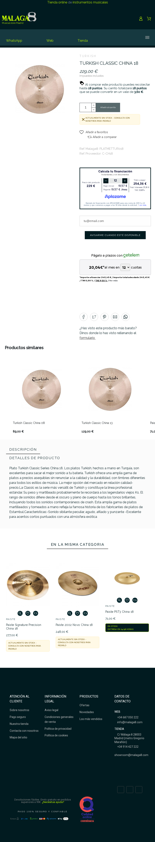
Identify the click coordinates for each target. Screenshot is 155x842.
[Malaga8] (19, 18)
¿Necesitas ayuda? (53, 802)
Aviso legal (51, 710)
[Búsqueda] (114, 37)
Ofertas (84, 705)
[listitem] (41, 397)
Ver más (113, 280)
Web (49, 40)
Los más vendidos (91, 719)
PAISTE (11, 619)
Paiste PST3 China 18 (119, 611)
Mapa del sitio (18, 737)
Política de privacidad (58, 728)
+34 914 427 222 (127, 746)
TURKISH (88, 56)
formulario (88, 338)
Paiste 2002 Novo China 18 (74, 624)
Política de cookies (56, 735)
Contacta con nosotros (24, 730)
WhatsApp (14, 40)
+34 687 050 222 (127, 717)
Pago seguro (18, 717)
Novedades (87, 712)
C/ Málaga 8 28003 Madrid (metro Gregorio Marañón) (129, 738)
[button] (94, 132)
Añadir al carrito (108, 107)
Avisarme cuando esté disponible (115, 235)
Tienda (83, 40)
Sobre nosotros (19, 710)
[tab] (23, 450)
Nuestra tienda (19, 723)
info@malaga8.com (129, 722)
